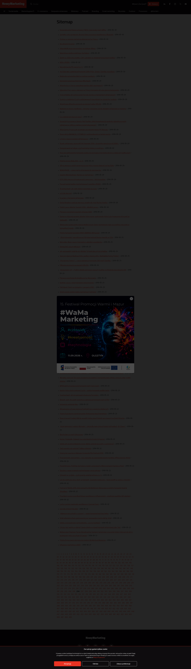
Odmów (95, 664)
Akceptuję (67, 664)
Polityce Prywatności (99, 657)
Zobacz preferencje (123, 664)
